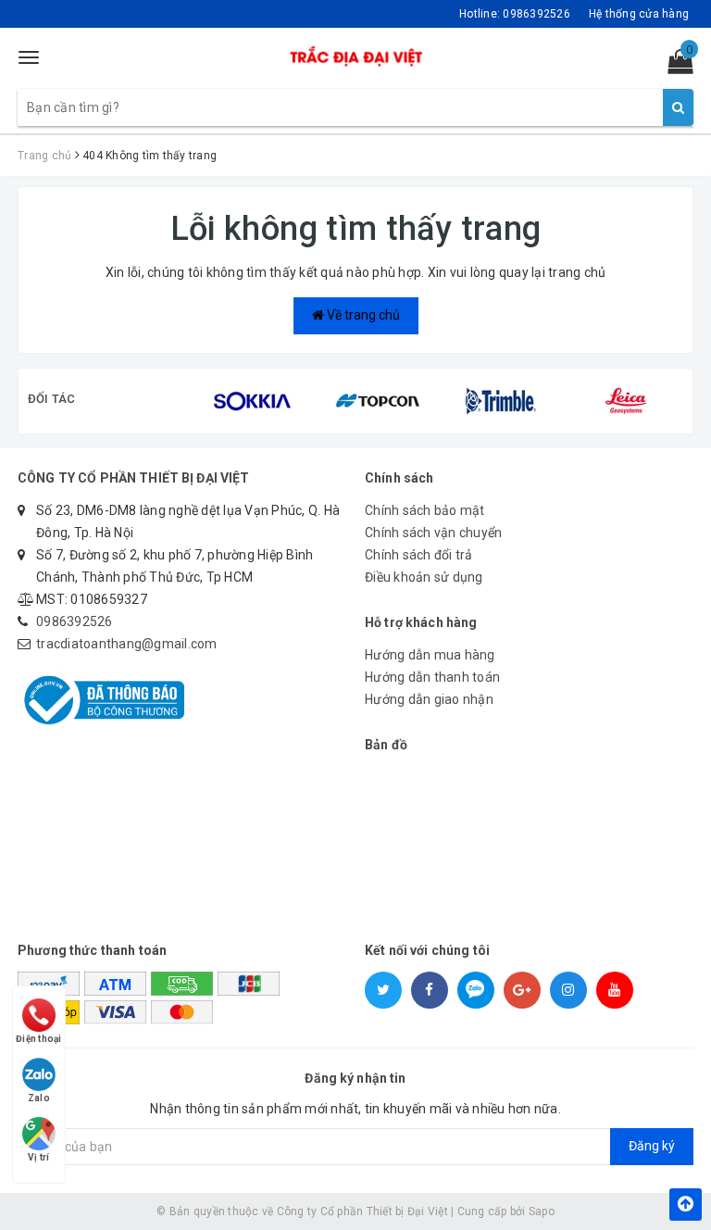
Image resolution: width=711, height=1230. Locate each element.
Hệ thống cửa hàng (639, 13)
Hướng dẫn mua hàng (430, 654)
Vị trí (39, 1157)
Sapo (542, 1211)
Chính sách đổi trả (419, 554)
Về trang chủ (362, 315)
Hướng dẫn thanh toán (432, 677)
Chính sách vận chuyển (433, 532)
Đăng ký (652, 1145)
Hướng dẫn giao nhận (429, 699)
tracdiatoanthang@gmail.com (127, 643)
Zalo (39, 1098)
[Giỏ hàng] (674, 65)
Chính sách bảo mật (425, 510)
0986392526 (74, 621)
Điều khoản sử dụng (424, 577)
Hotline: (514, 13)
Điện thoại (39, 1039)
